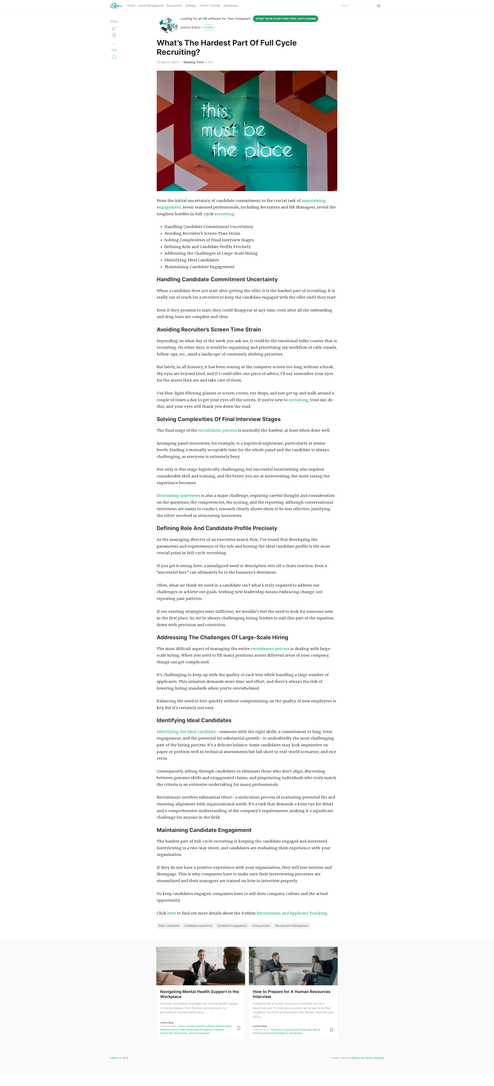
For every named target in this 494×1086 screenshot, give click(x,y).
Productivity (180, 1033)
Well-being (186, 1029)
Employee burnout (170, 1029)
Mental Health (223, 1026)
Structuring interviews (178, 495)
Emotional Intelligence (276, 1033)
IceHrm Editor (190, 27)
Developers (231, 5)
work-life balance (203, 1029)
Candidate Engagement (232, 925)
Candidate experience (198, 925)
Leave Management (151, 5)
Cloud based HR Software (201, 1026)
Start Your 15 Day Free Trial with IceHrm (285, 18)
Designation (295, 1033)
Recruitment (174, 5)
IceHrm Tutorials (210, 5)
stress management (199, 1033)
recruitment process (217, 430)
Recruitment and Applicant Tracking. (292, 913)
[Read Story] (238, 1027)
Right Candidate (169, 925)
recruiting (224, 214)
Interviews (276, 1029)
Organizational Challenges (297, 1029)
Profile (209, 27)
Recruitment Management (292, 925)
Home (131, 5)
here (171, 913)
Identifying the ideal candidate (186, 731)
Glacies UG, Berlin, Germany (367, 1057)
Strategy (190, 5)
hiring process (261, 925)
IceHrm (182, 1026)
